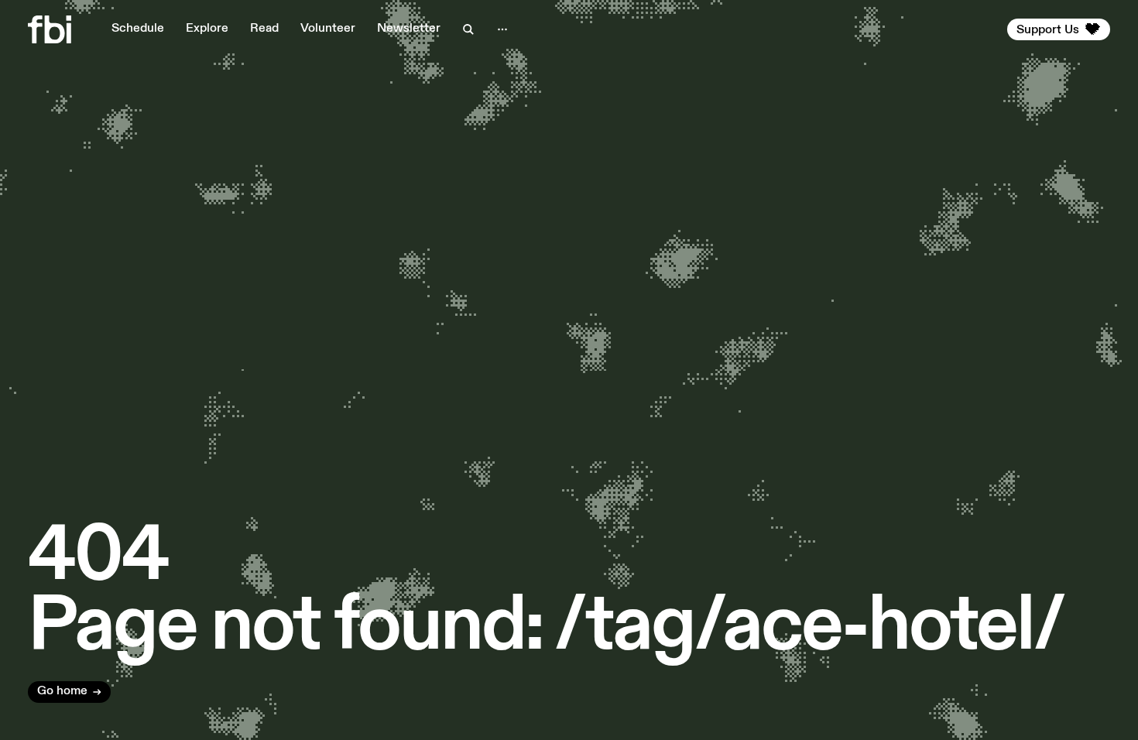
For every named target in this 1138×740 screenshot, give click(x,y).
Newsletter (408, 28)
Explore (207, 28)
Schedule (137, 28)
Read (264, 28)
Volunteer (327, 28)
